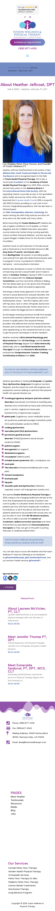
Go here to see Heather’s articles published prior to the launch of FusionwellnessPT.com (26, 371)
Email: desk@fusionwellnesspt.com (29, 742)
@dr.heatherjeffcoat (35, 557)
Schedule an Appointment (27, 42)
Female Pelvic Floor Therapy (22, 868)
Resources (16, 803)
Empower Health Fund (25, 200)
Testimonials (17, 800)
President (18, 182)
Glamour (29, 212)
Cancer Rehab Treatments (22, 885)
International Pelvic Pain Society (22, 191)
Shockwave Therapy (18, 889)
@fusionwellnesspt (14, 557)
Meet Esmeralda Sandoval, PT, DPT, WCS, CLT (27, 668)
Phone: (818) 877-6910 (23, 723)
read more (14, 623)
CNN (8, 212)
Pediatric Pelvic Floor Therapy (23, 882)
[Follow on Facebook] (25, 17)
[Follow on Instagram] (30, 17)
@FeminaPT (35, 560)
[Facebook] (5, 578)
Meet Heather (18, 796)
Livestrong (39, 212)
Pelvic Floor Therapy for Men (22, 878)
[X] (10, 578)
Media (14, 807)
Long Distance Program (20, 892)
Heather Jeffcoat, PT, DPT (34, 89)
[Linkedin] (15, 578)
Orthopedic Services (18, 875)
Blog (13, 810)
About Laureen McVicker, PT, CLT (27, 610)
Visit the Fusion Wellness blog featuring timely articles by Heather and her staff (24, 541)
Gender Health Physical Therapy (24, 871)
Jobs (13, 814)
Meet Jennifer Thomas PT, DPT (27, 638)
